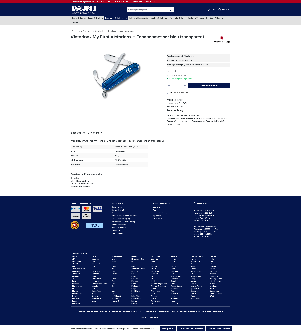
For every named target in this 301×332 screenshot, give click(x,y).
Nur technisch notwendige (191, 329)
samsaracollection (197, 256)
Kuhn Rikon (135, 296)
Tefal (212, 259)
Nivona (173, 259)
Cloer (94, 269)
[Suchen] (171, 9)
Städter (193, 296)
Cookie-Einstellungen (161, 213)
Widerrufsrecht (117, 230)
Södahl (213, 256)
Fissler (114, 266)
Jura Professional (138, 269)
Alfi (73, 266)
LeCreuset (155, 264)
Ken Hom (134, 279)
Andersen (76, 271)
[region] (116, 75)
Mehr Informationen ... (147, 329)
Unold (212, 269)
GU (113, 289)
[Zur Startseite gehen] (84, 9)
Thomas (213, 266)
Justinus (134, 271)
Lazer (153, 261)
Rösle (173, 301)
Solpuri (193, 284)
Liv (152, 279)
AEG (73, 259)
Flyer (114, 271)
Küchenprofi (136, 298)
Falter (114, 261)
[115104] (116, 75)
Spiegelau (194, 291)
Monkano (154, 296)
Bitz (73, 289)
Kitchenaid (135, 286)
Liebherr (154, 274)
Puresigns (174, 271)
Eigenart (95, 296)
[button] (198, 124)
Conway (95, 276)
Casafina (95, 259)
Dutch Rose (96, 291)
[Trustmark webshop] (75, 225)
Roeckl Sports (176, 286)
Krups (133, 293)
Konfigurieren (168, 329)
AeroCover (76, 261)
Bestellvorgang (117, 207)
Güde (114, 293)
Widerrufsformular (119, 225)
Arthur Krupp (77, 276)
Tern (212, 261)
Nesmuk (174, 256)
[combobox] (148, 9)
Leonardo (155, 271)
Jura (133, 266)
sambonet (174, 303)
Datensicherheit (118, 210)
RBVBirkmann (176, 276)
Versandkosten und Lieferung (123, 222)
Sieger (193, 269)
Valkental (213, 271)
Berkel (74, 281)
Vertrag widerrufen (94, 225)
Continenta (96, 274)
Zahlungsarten (117, 233)
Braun (74, 301)
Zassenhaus (215, 291)
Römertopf (175, 298)
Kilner (133, 284)
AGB (154, 210)
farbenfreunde (117, 264)
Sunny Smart (195, 298)
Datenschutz (157, 219)
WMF (212, 289)
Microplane (155, 291)
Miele (153, 293)
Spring (193, 293)
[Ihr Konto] (214, 9)
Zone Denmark (216, 293)
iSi (132, 261)
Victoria (213, 274)
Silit (192, 274)
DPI (93, 289)
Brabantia (76, 298)
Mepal (153, 289)
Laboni (134, 301)
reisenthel (174, 279)
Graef (114, 286)
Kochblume (135, 291)
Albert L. (75, 264)
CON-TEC (96, 271)
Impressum (157, 216)
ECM (94, 293)
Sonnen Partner (197, 286)
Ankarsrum (76, 274)
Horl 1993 (135, 256)
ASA (73, 279)
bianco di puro (78, 286)
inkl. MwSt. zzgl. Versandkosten (177, 75)
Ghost (114, 279)
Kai (132, 274)
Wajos (212, 284)
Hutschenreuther (137, 259)
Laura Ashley (156, 256)
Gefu (113, 276)
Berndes (75, 284)
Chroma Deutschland (100, 264)
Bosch (74, 296)
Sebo (193, 266)
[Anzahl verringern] (169, 85)
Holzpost (115, 298)
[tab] (78, 133)
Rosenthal (174, 289)
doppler (95, 286)
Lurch (153, 281)
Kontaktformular (118, 213)
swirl (192, 301)
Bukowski (76, 303)
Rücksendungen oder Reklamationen (126, 216)
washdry (213, 286)
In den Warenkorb (209, 85)
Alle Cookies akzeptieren (218, 329)
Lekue (153, 269)
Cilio (93, 266)
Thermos (213, 264)
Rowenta (174, 293)
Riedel (173, 281)
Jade (133, 264)
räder (173, 296)
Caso (94, 261)
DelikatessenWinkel (99, 284)
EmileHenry (96, 298)
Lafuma (134, 303)
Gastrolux (115, 274)
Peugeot (174, 266)
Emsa (94, 301)
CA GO (94, 256)
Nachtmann (155, 301)
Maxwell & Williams (158, 286)
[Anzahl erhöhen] (184, 85)
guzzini (114, 291)
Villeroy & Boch (216, 279)
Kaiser (133, 276)
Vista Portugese (216, 281)
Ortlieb (173, 261)
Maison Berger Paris (159, 284)
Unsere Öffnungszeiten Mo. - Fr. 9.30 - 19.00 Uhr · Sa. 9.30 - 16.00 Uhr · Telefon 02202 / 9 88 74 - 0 (113, 2)
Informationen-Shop (161, 203)
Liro (152, 276)
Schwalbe (194, 264)
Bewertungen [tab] (95, 132)
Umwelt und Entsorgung (121, 219)
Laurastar (154, 259)
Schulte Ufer (195, 261)
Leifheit (154, 266)
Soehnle (194, 281)
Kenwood (135, 281)
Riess (173, 284)
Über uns (156, 207)
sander (193, 259)
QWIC (173, 274)
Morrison (154, 298)
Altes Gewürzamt (78, 269)
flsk (113, 269)
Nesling (154, 303)
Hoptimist (115, 301)
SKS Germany (196, 276)
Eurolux (114, 259)
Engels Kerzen (117, 256)
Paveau (174, 264)
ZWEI (212, 296)
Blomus (75, 291)
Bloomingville (77, 293)
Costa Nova (96, 279)
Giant (114, 281)
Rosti (173, 291)
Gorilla (114, 284)
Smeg (193, 279)
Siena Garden (196, 271)
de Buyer (95, 281)
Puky (173, 269)
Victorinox (214, 276)
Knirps (133, 289)
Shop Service (117, 203)
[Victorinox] (222, 39)
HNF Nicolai (116, 296)
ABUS (74, 256)
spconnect (195, 289)
